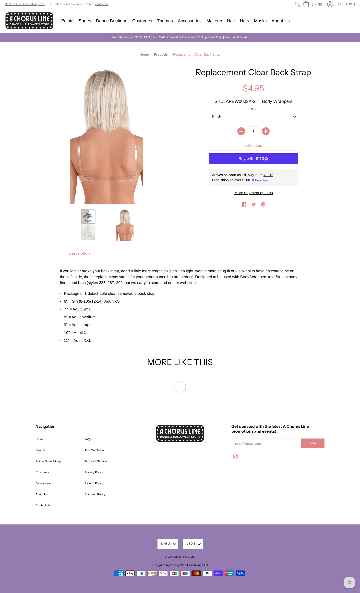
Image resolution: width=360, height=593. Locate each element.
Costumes (42, 472)
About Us (42, 494)
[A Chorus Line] (29, 21)
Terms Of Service (95, 461)
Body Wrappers (277, 101)
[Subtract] (241, 131)
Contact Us (43, 505)
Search (40, 450)
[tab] (79, 253)
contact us (101, 4)
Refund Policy (93, 483)
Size (253, 109)
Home (144, 54)
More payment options (253, 193)
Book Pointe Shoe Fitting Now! (25, 4)
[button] (313, 4)
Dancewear (43, 483)
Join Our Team (94, 450)
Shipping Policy (94, 494)
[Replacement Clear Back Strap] (88, 225)
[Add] (266, 131)
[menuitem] (297, 4)
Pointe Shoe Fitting (48, 461)
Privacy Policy (93, 472)
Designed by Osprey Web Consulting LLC (180, 565)
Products (161, 54)
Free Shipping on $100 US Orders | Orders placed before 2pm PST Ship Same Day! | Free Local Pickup (180, 37)
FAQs (88, 439)
